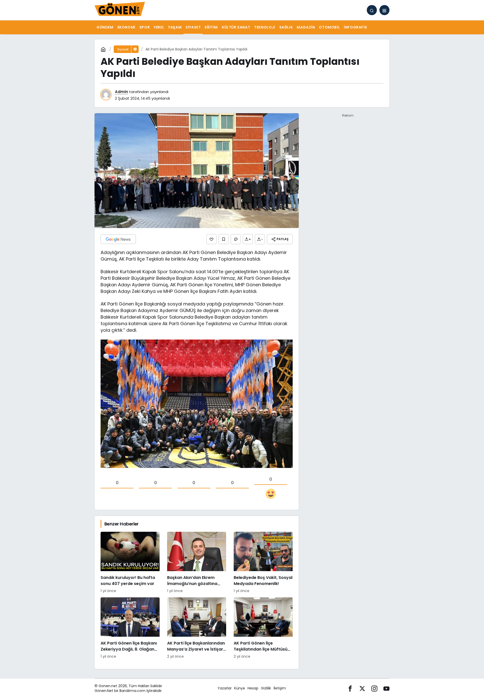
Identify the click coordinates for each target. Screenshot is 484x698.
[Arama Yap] (372, 10)
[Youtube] (386, 688)
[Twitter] (362, 688)
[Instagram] (374, 688)
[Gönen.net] (120, 10)
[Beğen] (211, 239)
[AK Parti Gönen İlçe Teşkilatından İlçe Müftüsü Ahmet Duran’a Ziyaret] (263, 628)
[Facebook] (350, 688)
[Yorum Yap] (236, 239)
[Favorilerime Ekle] (224, 239)
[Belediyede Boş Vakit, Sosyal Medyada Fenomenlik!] (263, 563)
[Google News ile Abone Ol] (118, 239)
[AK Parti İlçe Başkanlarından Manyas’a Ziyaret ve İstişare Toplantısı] (196, 628)
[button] (384, 10)
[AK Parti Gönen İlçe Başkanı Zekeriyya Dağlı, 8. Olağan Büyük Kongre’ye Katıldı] (130, 628)
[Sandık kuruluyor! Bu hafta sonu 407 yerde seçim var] (130, 563)
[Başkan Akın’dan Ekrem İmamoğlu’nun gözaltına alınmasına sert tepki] (196, 563)
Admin (121, 91)
